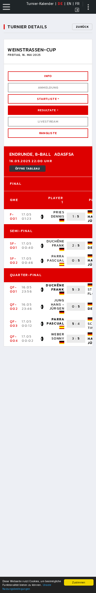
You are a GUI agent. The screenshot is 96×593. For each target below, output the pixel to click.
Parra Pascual (55, 258)
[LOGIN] (77, 10)
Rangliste (48, 133)
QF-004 (14, 338)
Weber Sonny (57, 336)
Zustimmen (78, 582)
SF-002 (14, 260)
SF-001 (13, 245)
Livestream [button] (48, 121)
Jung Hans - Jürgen (56, 304)
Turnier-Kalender (40, 4)
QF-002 (14, 306)
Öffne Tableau (27, 168)
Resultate (47, 110)
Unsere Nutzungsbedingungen (26, 586)
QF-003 (13, 323)
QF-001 (13, 289)
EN (69, 4)
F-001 (13, 216)
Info (48, 76)
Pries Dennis (57, 214)
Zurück (82, 27)
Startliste (47, 98)
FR (77, 4)
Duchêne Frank (55, 243)
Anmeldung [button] (48, 87)
